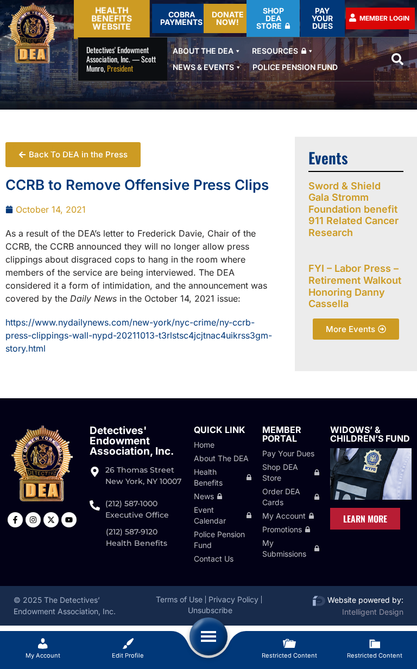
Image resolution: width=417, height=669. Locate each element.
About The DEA (203, 50)
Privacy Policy (233, 599)
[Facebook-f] (15, 519)
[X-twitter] (51, 519)
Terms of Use (179, 599)
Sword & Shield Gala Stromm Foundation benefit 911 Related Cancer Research (353, 209)
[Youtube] (69, 519)
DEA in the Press (39, 148)
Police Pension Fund (295, 67)
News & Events (203, 67)
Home (204, 444)
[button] (397, 59)
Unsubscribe (210, 610)
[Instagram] (33, 519)
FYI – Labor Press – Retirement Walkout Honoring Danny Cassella (354, 286)
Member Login (384, 18)
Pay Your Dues (288, 453)
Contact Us (213, 558)
